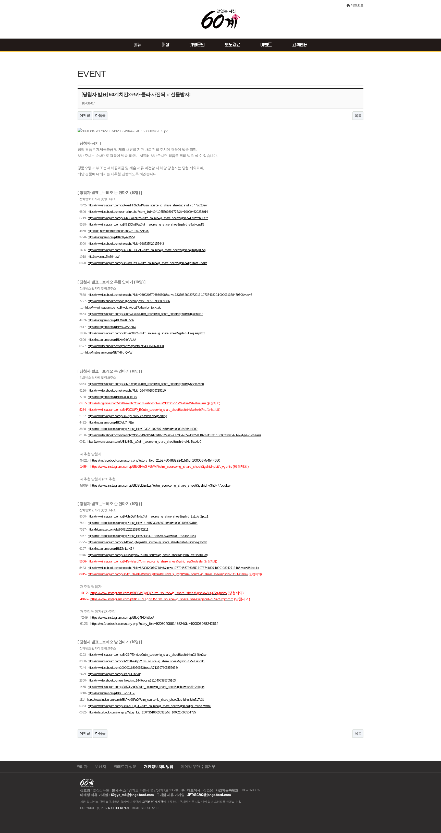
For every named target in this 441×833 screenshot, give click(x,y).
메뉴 (137, 45)
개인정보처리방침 (158, 767)
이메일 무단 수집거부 (198, 767)
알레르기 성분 (125, 767)
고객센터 (300, 45)
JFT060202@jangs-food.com (209, 795)
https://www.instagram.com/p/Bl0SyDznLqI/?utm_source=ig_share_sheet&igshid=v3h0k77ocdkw (160, 485)
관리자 (81, 767)
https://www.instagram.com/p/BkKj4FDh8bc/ (122, 617)
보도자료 (232, 45)
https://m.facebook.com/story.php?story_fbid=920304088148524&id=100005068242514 (154, 623)
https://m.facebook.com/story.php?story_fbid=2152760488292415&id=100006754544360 (155, 460)
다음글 (100, 115)
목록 (357, 115)
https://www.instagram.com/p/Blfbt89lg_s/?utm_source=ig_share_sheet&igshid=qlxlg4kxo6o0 (144, 441)
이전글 (85, 115)
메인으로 (357, 5)
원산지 (100, 767)
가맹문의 (197, 45)
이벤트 (266, 45)
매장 (165, 45)
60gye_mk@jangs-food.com (132, 795)
